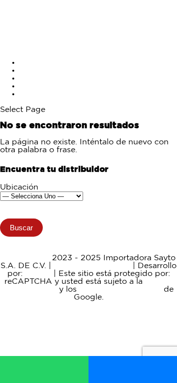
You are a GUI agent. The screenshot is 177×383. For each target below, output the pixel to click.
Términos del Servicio (120, 289)
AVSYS (38, 273)
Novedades (41, 78)
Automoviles (44, 70)
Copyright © (26, 258)
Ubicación (19, 187)
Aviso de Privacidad (92, 266)
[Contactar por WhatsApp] (44, 369)
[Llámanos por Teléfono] (132, 369)
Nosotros (37, 86)
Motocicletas (44, 62)
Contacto (37, 94)
